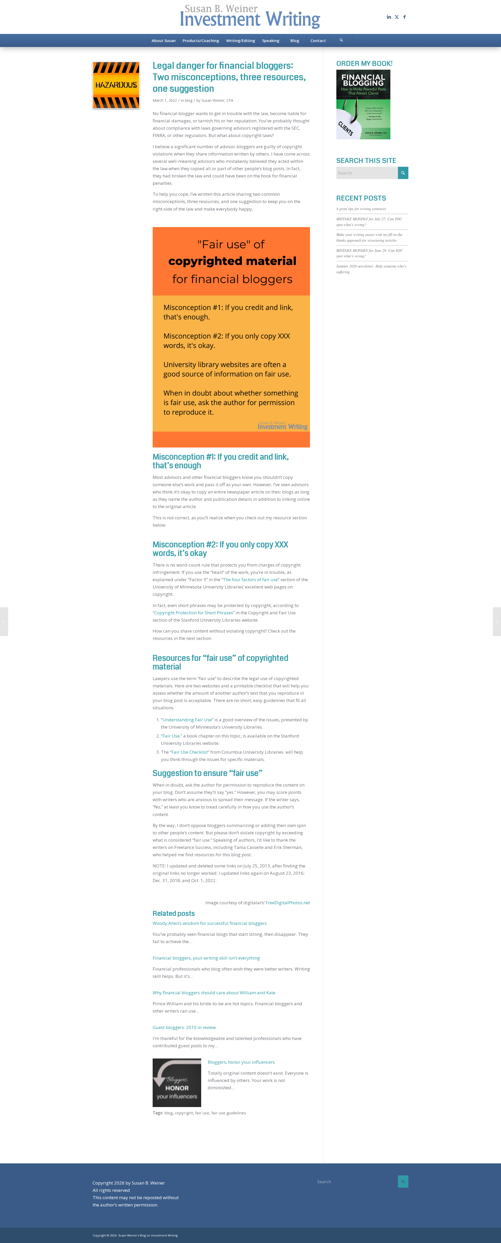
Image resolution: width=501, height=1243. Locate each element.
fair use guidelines (228, 1112)
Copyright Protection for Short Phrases (193, 613)
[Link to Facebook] (404, 17)
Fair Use (171, 736)
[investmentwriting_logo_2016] (250, 17)
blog (188, 100)
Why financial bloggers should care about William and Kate (214, 993)
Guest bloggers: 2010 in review (184, 1027)
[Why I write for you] (497, 621)
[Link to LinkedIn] (389, 17)
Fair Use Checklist (189, 752)
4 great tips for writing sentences (361, 208)
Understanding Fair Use (187, 720)
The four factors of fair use (250, 579)
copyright (184, 1112)
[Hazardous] (116, 85)
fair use (202, 1112)
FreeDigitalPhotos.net (288, 903)
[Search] (341, 40)
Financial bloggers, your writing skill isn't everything (206, 958)
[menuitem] (163, 40)
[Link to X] (397, 17)
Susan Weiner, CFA (217, 100)
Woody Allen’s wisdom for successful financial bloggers (210, 923)
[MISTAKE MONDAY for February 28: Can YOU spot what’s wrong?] (4, 621)
